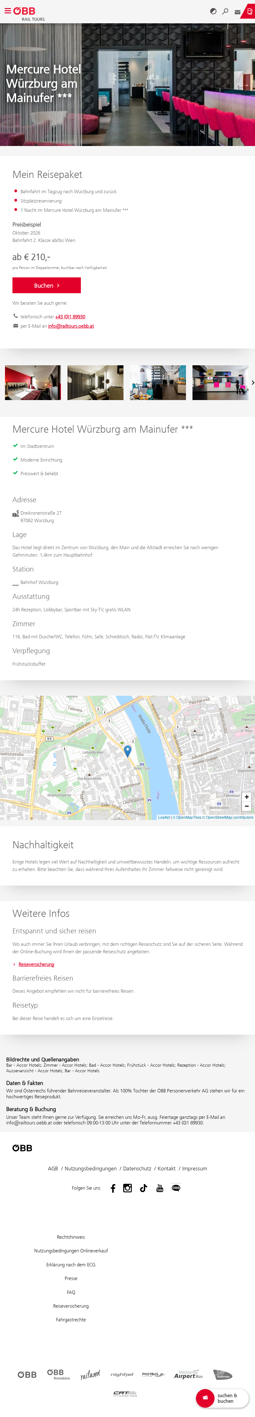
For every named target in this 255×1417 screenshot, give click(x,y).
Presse (71, 1278)
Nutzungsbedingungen (91, 1168)
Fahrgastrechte (71, 1320)
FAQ (71, 1292)
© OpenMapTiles (187, 817)
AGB (53, 1168)
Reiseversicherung (36, 964)
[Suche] (225, 11)
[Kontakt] (237, 11)
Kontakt (167, 1168)
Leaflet (164, 817)
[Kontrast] (213, 11)
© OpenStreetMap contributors (227, 817)
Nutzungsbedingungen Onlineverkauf (71, 1251)
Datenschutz (137, 1168)
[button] (128, 751)
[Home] (110, 11)
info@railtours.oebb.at (71, 326)
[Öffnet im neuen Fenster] (111, 1188)
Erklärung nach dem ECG (70, 1265)
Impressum (194, 1168)
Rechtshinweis (71, 1237)
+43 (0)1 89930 (70, 317)
